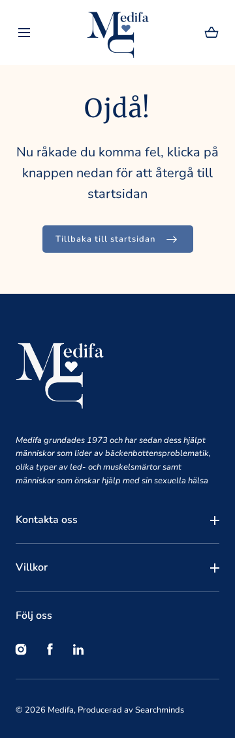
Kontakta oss (47, 520)
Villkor (32, 567)
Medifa (61, 710)
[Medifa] (118, 32)
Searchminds (159, 710)
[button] (24, 33)
